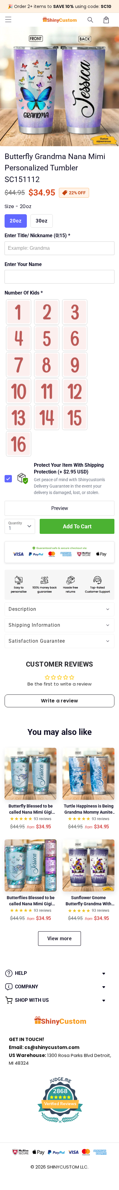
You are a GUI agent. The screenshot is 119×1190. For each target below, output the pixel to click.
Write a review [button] (59, 700)
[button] (90, 20)
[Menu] (8, 20)
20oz (16, 221)
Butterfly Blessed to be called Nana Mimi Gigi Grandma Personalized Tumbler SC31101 (30, 809)
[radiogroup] (59, 378)
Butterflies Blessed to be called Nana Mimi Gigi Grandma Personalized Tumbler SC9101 (31, 901)
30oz (42, 221)
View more (59, 938)
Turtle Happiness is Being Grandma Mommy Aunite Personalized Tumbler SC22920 (89, 809)
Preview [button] (59, 508)
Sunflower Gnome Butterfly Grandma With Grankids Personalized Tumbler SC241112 (88, 901)
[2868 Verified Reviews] (60, 1124)
